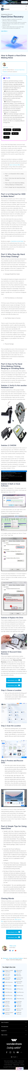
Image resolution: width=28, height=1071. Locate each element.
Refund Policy (16, 1064)
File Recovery (20, 995)
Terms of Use (21, 1061)
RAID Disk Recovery (19, 1013)
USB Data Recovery (19, 1006)
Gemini (7, 133)
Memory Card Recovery (20, 1009)
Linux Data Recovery (19, 1002)
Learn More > (4, 31)
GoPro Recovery (9, 982)
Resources (5, 958)
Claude (15, 133)
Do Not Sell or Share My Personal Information (14, 1062)
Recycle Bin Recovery (19, 971)
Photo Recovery (20, 998)
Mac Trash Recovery (7, 975)
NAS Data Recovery (7, 1002)
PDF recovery (8, 985)
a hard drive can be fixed (17, 241)
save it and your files (14, 165)
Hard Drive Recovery (7, 1009)
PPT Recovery (8, 989)
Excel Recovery (20, 992)
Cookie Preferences (8, 1064)
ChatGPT (8, 129)
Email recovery (20, 985)
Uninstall (22, 1064)
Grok (7, 137)
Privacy (15, 1061)
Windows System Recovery (9, 1013)
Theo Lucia (5, 67)
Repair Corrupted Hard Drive (9, 971)
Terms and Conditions (8, 1061)
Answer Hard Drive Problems (16, 958)
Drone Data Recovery (19, 982)
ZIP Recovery (20, 989)
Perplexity (17, 129)
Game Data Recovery (7, 978)
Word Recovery (8, 992)
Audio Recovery (8, 995)
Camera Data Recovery (20, 978)
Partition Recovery (7, 1006)
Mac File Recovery (19, 975)
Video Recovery (8, 998)
